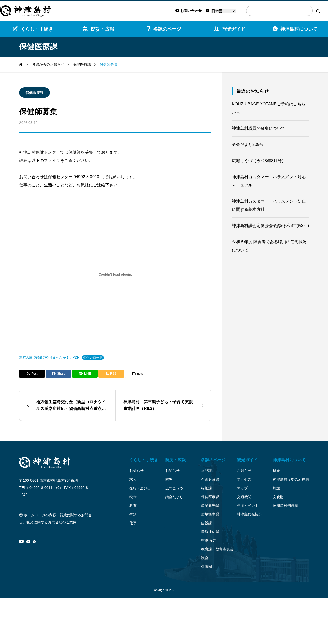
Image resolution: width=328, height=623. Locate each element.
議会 (204, 558)
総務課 (206, 471)
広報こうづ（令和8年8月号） (259, 161)
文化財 (278, 497)
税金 (133, 497)
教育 (133, 505)
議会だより (174, 497)
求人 (133, 479)
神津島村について (299, 29)
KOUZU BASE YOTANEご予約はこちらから (268, 108)
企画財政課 (210, 479)
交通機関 (244, 497)
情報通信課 (210, 532)
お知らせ (136, 471)
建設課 (206, 523)
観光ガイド (247, 460)
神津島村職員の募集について (258, 128)
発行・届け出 (140, 488)
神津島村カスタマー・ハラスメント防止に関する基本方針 (269, 205)
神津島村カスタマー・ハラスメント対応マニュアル (269, 181)
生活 (133, 514)
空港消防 (208, 540)
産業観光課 (210, 505)
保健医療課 (35, 93)
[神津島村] (25, 11)
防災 (168, 479)
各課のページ (167, 29)
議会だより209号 (247, 144)
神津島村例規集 (285, 505)
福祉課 (206, 488)
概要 (276, 471)
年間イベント (248, 505)
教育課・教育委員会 (217, 549)
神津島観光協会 (249, 514)
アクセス (244, 479)
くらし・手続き (37, 29)
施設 (276, 488)
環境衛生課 (210, 514)
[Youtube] (21, 541)
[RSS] (34, 541)
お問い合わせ (191, 10)
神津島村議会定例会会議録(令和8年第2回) (270, 225)
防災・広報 (102, 29)
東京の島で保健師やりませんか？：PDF (49, 357)
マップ (242, 488)
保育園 (206, 567)
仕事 (133, 523)
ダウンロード (93, 357)
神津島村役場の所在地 (291, 479)
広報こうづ (174, 488)
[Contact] (28, 541)
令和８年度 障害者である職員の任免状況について (269, 246)
